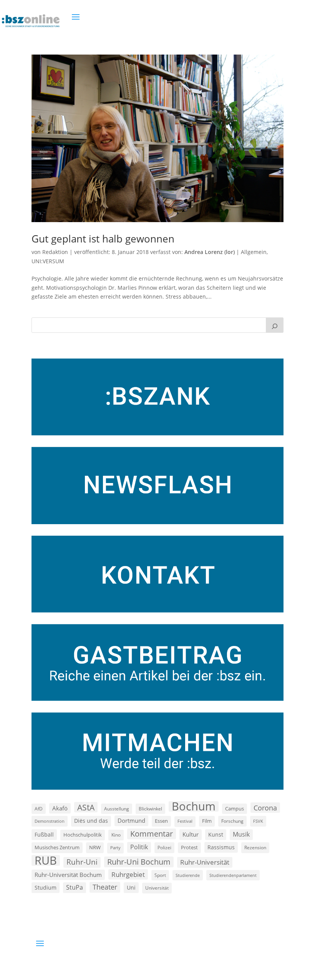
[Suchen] (275, 325)
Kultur (190, 834)
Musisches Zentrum (57, 847)
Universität (157, 888)
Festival (184, 821)
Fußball (44, 834)
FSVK (258, 821)
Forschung (232, 821)
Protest (189, 847)
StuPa (74, 887)
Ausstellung (116, 808)
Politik (139, 847)
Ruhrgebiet (128, 874)
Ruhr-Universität (204, 862)
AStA (85, 807)
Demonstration (50, 821)
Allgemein (254, 252)
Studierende (188, 875)
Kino (116, 835)
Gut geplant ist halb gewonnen (103, 239)
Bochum (194, 806)
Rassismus (221, 847)
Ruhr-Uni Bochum (139, 862)
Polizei (164, 847)
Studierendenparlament (233, 875)
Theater (105, 887)
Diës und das (91, 820)
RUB (46, 860)
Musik (241, 834)
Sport (160, 875)
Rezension (255, 847)
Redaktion (55, 252)
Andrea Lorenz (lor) (209, 252)
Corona (265, 807)
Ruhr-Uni (82, 862)
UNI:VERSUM (48, 261)
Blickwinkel (150, 808)
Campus (234, 808)
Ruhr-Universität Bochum (68, 874)
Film (207, 820)
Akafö (60, 808)
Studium (45, 887)
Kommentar (151, 834)
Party (115, 847)
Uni (131, 887)
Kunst (215, 834)
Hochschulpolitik (82, 834)
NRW (95, 847)
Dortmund (131, 820)
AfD (39, 808)
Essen (161, 821)
